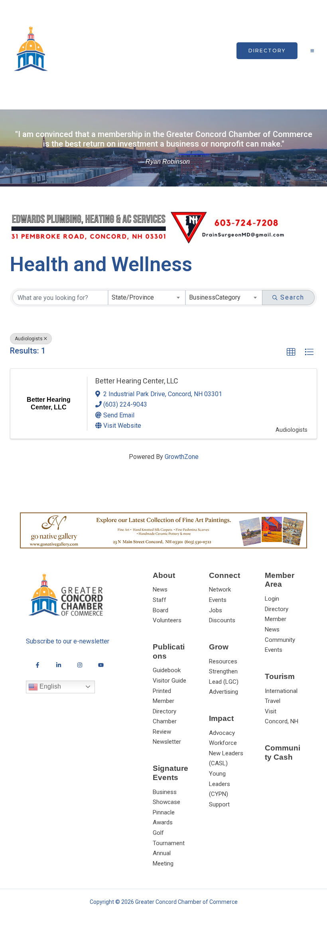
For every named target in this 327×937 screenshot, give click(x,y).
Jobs (215, 610)
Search (292, 297)
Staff (159, 599)
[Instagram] (79, 665)
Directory (276, 609)
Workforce (223, 742)
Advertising (223, 691)
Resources (223, 661)
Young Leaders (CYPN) (219, 784)
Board (160, 610)
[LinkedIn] (58, 665)
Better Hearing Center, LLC (136, 381)
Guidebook (167, 670)
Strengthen (223, 671)
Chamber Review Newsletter (167, 731)
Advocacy (222, 732)
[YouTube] (100, 665)
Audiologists (29, 338)
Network (220, 589)
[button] (266, 50)
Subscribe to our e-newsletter (67, 641)
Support (219, 804)
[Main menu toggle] (312, 51)
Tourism (280, 676)
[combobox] (146, 297)
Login (272, 598)
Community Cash (282, 752)
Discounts (222, 620)
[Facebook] (37, 665)
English (49, 686)
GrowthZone (182, 457)
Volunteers (167, 620)
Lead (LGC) (223, 681)
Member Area (279, 580)
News (160, 589)
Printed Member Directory (164, 701)
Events (218, 599)
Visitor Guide (169, 680)
